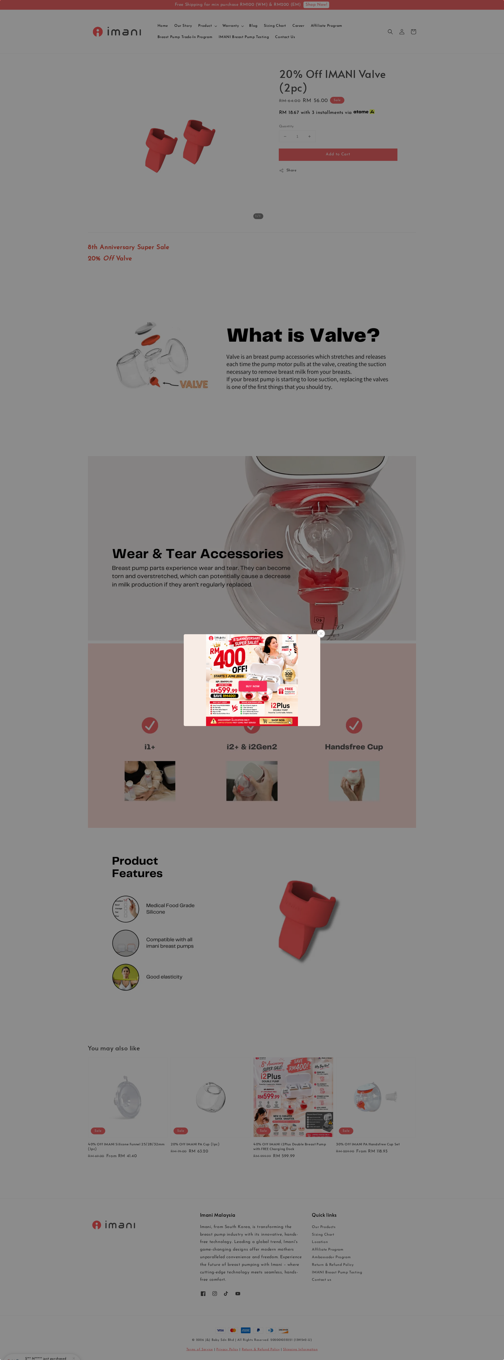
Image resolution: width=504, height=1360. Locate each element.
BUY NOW (253, 686)
